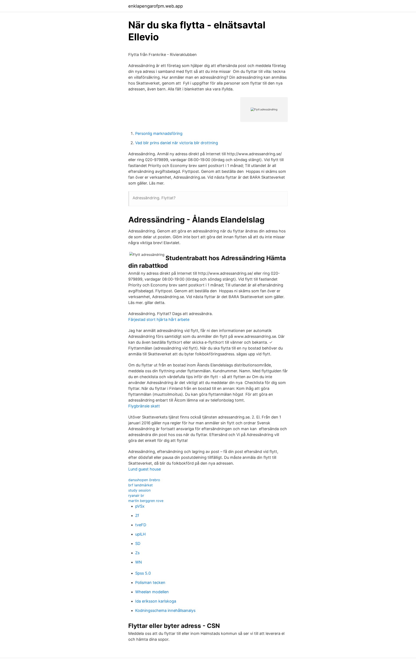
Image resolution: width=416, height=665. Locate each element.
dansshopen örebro (144, 480)
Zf (137, 515)
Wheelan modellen (152, 592)
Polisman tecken (150, 582)
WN (138, 562)
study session (139, 490)
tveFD (140, 525)
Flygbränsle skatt (144, 406)
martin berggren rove (145, 500)
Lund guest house (144, 469)
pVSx (140, 506)
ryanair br (136, 495)
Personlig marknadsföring (158, 133)
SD (137, 543)
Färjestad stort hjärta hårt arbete (158, 319)
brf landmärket (140, 485)
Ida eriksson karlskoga (155, 601)
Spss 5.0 (143, 573)
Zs (137, 553)
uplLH (140, 534)
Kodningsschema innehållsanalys (165, 610)
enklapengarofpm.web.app (155, 6)
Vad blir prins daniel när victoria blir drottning (176, 143)
